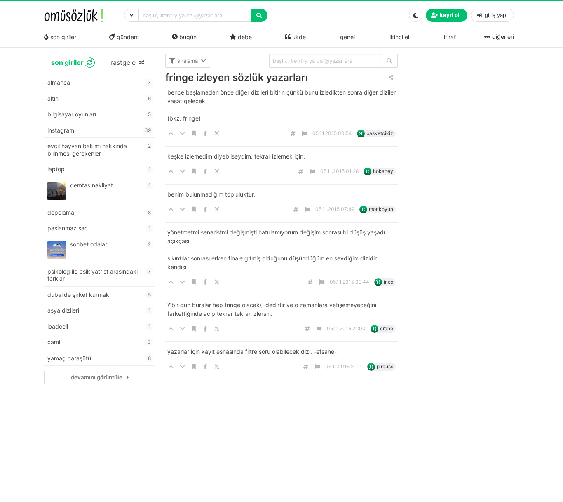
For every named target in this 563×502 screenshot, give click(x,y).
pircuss (385, 366)
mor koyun (381, 209)
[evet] (389, 61)
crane (386, 328)
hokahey (383, 171)
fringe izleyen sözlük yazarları (236, 77)
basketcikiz (379, 133)
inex (388, 282)
